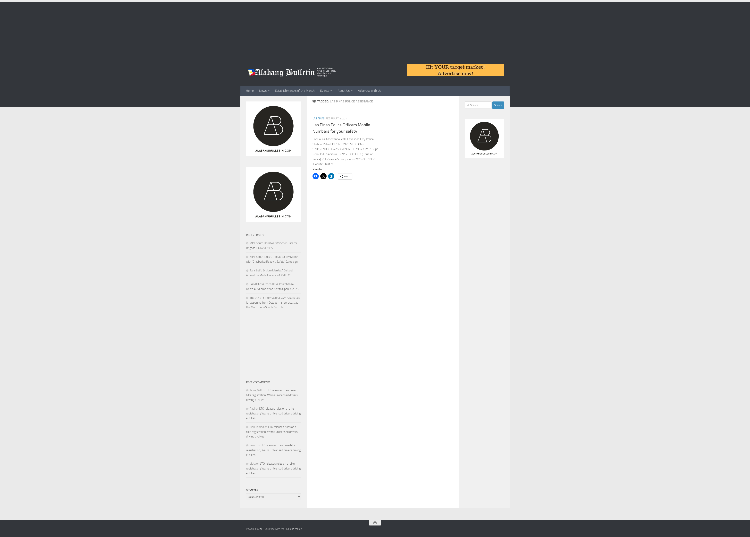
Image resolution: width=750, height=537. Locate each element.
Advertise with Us (369, 90)
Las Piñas (318, 118)
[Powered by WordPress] (261, 529)
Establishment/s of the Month (295, 90)
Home (250, 90)
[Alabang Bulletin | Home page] (291, 72)
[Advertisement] (375, 29)
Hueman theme (293, 528)
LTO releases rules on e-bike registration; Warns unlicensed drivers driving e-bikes (272, 395)
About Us (344, 90)
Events (324, 90)
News (263, 90)
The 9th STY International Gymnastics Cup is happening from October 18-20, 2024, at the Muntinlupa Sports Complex (273, 302)
